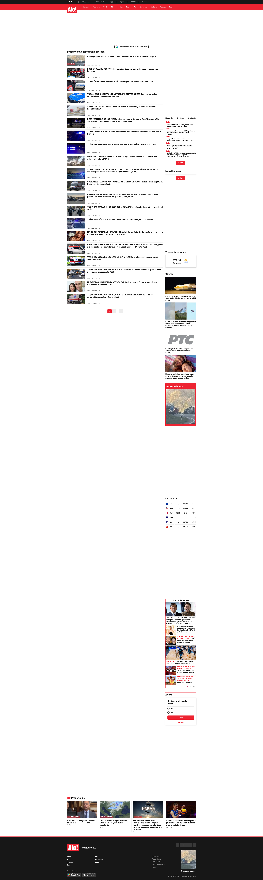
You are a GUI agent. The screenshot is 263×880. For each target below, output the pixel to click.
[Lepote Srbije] (100, 2)
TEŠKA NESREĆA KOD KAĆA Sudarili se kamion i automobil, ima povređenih (120, 219)
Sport (128, 7)
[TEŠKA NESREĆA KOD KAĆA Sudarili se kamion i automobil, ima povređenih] (76, 223)
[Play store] (74, 875)
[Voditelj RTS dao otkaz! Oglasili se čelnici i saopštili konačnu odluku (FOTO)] (180, 338)
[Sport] (133, 2)
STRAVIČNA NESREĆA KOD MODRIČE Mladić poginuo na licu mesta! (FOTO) (120, 81)
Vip (135, 7)
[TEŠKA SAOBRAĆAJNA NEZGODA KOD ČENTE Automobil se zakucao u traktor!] (76, 148)
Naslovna (96, 7)
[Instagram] (182, 845)
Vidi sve (180, 163)
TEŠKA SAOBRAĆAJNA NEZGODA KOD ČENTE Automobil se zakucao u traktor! (121, 144)
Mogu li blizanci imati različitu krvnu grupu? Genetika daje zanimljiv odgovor (180, 139)
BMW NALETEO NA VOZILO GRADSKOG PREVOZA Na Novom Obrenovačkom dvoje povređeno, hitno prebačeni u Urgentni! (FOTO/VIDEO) (122, 195)
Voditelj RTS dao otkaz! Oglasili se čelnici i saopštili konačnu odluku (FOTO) (179, 351)
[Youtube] (190, 845)
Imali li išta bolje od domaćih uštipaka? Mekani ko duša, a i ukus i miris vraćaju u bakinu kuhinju (180, 146)
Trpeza (163, 7)
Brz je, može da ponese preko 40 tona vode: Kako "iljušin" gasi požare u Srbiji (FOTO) (180, 298)
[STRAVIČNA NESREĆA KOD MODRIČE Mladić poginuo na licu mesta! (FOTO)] (76, 85)
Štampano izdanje (174, 386)
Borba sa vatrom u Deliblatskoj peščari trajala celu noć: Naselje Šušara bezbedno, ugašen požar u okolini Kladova (180, 325)
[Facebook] (177, 845)
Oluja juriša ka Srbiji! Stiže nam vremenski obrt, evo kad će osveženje (113, 822)
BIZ (112, 7)
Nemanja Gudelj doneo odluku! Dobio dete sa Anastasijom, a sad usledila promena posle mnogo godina (179, 376)
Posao (154, 867)
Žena (97, 862)
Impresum (156, 862)
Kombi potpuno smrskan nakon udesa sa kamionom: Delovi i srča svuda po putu (121, 56)
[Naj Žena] (112, 2)
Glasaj (181, 717)
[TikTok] (186, 845)
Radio (171, 7)
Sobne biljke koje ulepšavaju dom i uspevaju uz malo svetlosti (180, 125)
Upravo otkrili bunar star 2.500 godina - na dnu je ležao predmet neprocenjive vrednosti (181, 132)
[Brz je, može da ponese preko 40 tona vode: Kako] (180, 285)
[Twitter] (194, 845)
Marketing (156, 856)
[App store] (89, 875)
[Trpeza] (122, 2)
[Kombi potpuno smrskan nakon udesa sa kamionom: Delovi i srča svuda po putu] (180, 406)
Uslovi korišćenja (158, 864)
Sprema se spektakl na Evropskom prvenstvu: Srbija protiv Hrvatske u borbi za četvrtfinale (181, 822)
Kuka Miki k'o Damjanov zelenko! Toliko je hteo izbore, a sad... (81, 821)
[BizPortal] (85, 2)
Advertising (156, 859)
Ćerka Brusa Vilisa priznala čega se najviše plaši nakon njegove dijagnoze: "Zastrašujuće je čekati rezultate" (181, 154)
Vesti (105, 7)
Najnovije (86, 7)
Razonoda (143, 7)
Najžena (154, 7)
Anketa (168, 695)
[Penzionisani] (146, 2)
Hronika (120, 7)
